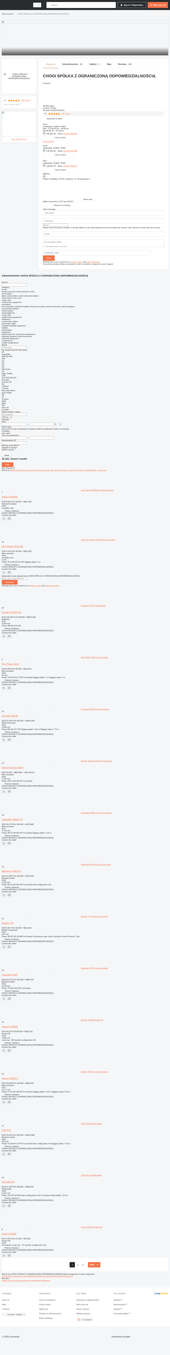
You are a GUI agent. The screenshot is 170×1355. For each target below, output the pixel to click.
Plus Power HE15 (10, 664)
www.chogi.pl (48, 141)
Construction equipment (12, 1276)
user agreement (93, 262)
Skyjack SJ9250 (10, 1026)
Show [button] (60, 134)
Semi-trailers (58, 1276)
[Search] (49, 5)
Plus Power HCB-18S (12, 546)
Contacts (5, 1309)
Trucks (25, 1276)
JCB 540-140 (8, 1182)
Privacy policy (45, 1304)
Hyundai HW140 (10, 716)
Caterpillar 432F (10, 975)
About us (5, 1300)
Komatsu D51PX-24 (11, 612)
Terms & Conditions (47, 1300)
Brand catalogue (46, 1318)
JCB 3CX (6, 1130)
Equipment (68, 1276)
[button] (54, 118)
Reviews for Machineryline (50, 1313)
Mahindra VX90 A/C (11, 871)
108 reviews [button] (25, 100)
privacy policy (76, 262)
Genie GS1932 (9, 1234)
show (7, 455)
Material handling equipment (40, 1276)
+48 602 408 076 (70, 166)
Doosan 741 (8, 923)
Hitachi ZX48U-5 (10, 1078)
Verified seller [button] (49, 106)
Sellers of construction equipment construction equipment (26, 1280)
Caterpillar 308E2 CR (12, 819)
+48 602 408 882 (70, 134)
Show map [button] (87, 199)
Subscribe (9, 582)
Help (4, 1304)
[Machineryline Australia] (16, 5)
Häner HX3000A (10, 497)
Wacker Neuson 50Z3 (12, 767)
